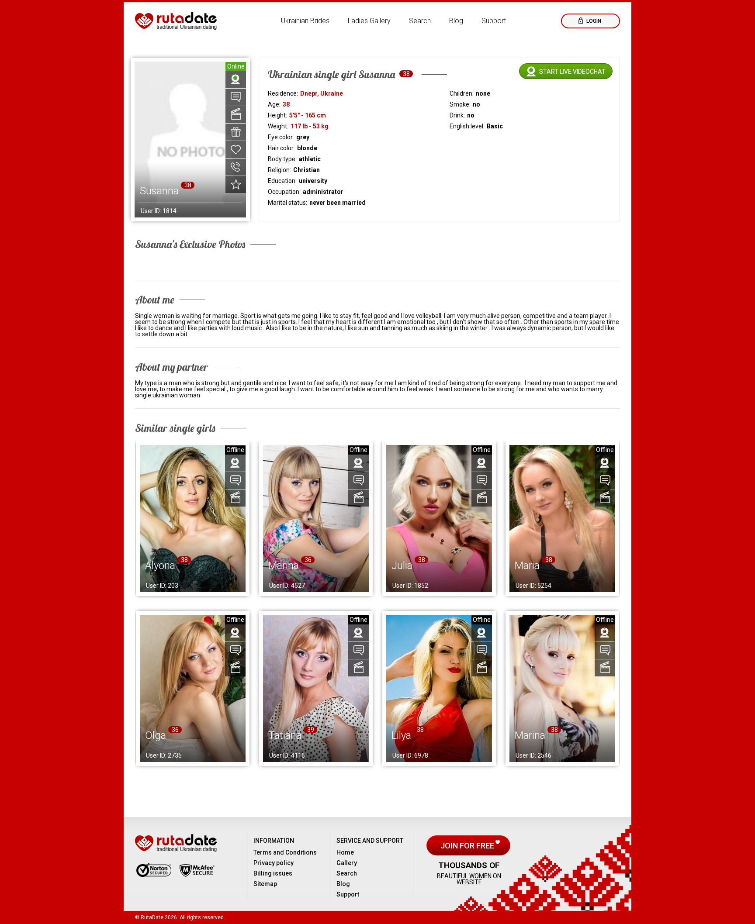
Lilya (401, 735)
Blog (456, 21)
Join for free (468, 845)
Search (420, 21)
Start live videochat (572, 71)
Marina (283, 565)
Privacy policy (273, 862)
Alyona (160, 565)
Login (593, 21)
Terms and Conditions (285, 852)
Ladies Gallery (369, 21)
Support (493, 21)
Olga (155, 735)
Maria (527, 565)
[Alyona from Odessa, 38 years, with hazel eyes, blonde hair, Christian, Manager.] (193, 518)
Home (345, 852)
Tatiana (284, 735)
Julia (401, 565)
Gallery (346, 862)
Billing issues (272, 873)
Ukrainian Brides (305, 21)
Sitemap (265, 883)
